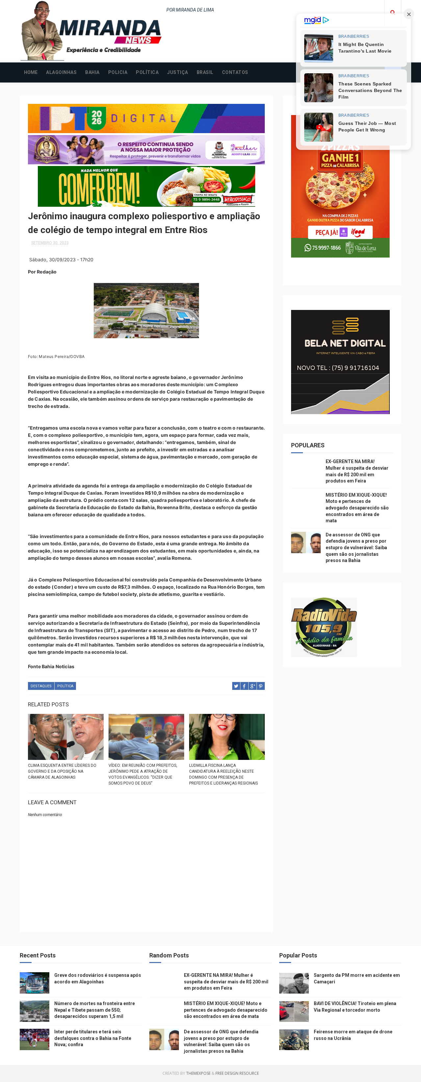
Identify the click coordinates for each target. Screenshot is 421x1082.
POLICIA (118, 72)
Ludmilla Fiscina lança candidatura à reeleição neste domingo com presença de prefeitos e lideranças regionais (223, 774)
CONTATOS (235, 72)
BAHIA (92, 72)
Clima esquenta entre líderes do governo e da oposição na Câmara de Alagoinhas (62, 771)
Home (30, 72)
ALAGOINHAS (61, 72)
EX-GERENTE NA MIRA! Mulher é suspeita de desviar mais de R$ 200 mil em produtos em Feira (226, 982)
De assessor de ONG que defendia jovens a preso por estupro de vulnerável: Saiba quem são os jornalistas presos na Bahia (356, 547)
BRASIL (205, 72)
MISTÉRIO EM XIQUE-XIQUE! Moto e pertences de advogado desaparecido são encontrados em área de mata (357, 507)
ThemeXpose (198, 1073)
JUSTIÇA (177, 72)
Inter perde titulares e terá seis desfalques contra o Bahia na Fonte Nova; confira (92, 1038)
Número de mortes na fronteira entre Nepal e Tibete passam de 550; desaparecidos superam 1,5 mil (94, 1010)
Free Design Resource (237, 1073)
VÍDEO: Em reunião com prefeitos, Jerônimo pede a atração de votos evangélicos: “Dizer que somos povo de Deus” (143, 774)
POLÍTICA (147, 72)
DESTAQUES (41, 686)
